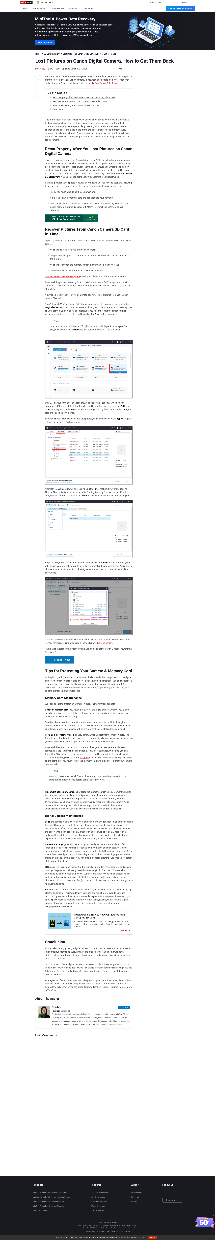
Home (38, 54)
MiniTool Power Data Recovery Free (62, 276)
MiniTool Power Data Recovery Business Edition (51, 1202)
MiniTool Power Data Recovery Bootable (48, 1206)
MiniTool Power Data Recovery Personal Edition (51, 1197)
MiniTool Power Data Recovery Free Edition (49, 1192)
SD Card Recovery (52, 54)
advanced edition (103, 643)
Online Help (135, 1197)
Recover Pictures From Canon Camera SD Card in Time (80, 101)
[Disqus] (84, 1068)
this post (84, 757)
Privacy (114, 1222)
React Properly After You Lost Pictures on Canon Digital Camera (84, 97)
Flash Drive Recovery (99, 1202)
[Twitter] (54, 68)
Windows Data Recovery (100, 1192)
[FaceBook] (163, 1192)
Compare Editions (40, 1211)
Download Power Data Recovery (107, 31)
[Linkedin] (173, 1192)
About (184, 2)
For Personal (39, 8)
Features (73, 8)
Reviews (134, 1202)
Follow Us (125, 1007)
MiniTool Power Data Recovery (106, 83)
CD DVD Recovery (97, 1211)
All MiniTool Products (158, 2)
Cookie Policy (140, 1237)
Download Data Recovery (180, 8)
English (122, 69)
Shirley (41, 68)
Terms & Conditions (104, 1222)
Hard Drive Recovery (99, 1197)
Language (171, 1200)
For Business (58, 8)
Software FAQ (136, 1192)
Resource (88, 8)
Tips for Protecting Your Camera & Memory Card (76, 105)
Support (175, 2)
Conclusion (58, 109)
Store (25, 8)
